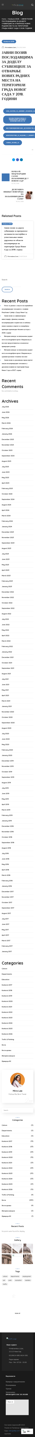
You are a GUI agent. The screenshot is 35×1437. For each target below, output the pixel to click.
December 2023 (8, 532)
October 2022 (7, 603)
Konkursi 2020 (7, 1001)
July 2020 (5, 734)
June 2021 (5, 685)
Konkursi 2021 (7, 1007)
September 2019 (8, 777)
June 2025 (6, 472)
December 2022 (8, 592)
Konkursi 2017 (7, 985)
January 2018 (7, 886)
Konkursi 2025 (7, 1028)
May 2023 (5, 565)
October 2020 (7, 717)
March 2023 (6, 576)
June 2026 (5, 412)
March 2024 (6, 516)
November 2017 (8, 897)
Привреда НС (6, 1061)
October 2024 (7, 494)
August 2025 (6, 461)
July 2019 (5, 788)
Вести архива (6, 1050)
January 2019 (7, 821)
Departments (7, 974)
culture (5, 1276)
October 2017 (7, 902)
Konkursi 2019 (7, 996)
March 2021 (6, 701)
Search (4, 280)
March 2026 (6, 423)
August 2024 (6, 505)
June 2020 (6, 739)
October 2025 (7, 450)
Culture (4, 969)
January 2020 (7, 755)
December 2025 (8, 439)
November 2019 (8, 766)
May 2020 (5, 744)
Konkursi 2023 (7, 1018)
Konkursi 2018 (13, 19)
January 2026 (7, 434)
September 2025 (8, 456)
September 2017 (8, 908)
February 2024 (7, 521)
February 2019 (7, 815)
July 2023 (5, 554)
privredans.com (10, 47)
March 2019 (6, 810)
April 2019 (5, 804)
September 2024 (8, 499)
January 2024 (7, 527)
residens (27, 1280)
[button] (32, 5)
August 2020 (6, 728)
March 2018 (6, 875)
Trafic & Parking (8, 1039)
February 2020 (7, 750)
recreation (18, 1280)
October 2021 (7, 663)
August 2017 (6, 913)
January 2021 (7, 706)
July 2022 (5, 619)
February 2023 (7, 581)
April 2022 (5, 635)
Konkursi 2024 (7, 1023)
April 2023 (5, 570)
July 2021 (5, 679)
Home (4, 19)
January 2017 (7, 951)
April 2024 (5, 510)
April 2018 (5, 870)
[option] (17, 240)
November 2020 (8, 712)
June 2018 (5, 859)
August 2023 (6, 548)
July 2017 (5, 919)
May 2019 (5, 799)
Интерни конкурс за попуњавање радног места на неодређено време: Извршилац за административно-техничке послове (17, 353)
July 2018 (5, 853)
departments (15, 1276)
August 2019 (6, 783)
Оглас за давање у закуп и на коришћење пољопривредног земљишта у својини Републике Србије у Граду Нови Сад (17, 309)
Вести (4, 1045)
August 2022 (6, 614)
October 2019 (7, 772)
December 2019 (8, 761)
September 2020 (8, 723)
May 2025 (5, 478)
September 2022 (8, 608)
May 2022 (5, 630)
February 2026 (7, 428)
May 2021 (5, 690)
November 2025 (8, 445)
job (4, 1280)
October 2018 (7, 837)
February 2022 (7, 646)
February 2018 (7, 881)
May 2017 (5, 930)
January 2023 (7, 586)
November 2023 (8, 537)
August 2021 (6, 674)
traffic (5, 1284)
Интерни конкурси (8, 1056)
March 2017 (6, 941)
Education (5, 979)
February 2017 (7, 946)
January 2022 (7, 652)
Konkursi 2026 (7, 1034)
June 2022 (5, 625)
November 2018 (8, 832)
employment (27, 1276)
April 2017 (5, 935)
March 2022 (6, 641)
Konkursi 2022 (7, 1012)
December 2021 (8, 657)
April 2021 (5, 695)
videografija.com (13, 1431)
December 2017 (8, 892)
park (10, 1280)
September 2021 (8, 668)
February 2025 (7, 488)
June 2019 (5, 793)
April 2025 (5, 483)
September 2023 (8, 543)
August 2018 (6, 848)
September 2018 (8, 843)
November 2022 (8, 597)
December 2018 (8, 826)
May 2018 (5, 864)
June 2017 (5, 924)
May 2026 (5, 418)
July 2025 (5, 467)
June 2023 (5, 559)
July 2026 (5, 407)
